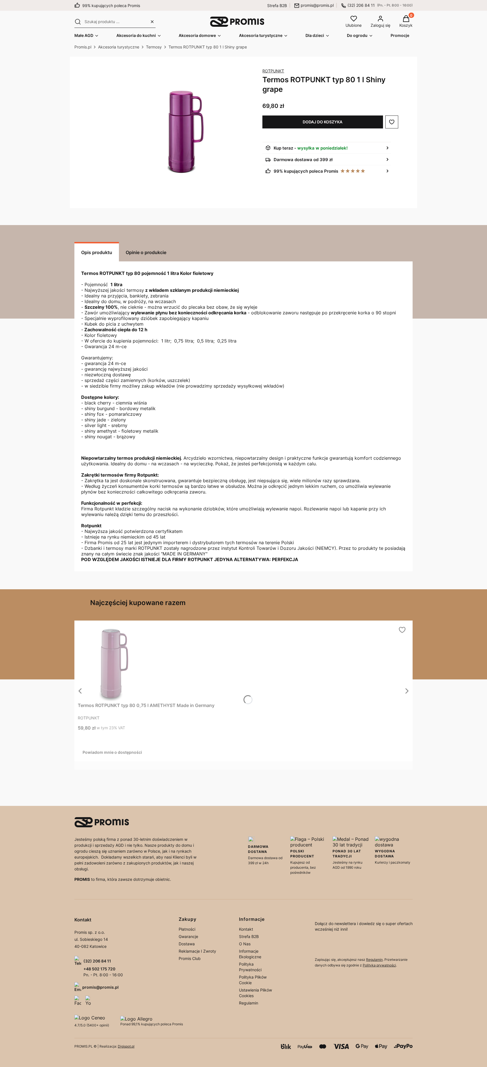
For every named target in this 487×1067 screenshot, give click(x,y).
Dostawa (187, 943)
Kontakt (246, 929)
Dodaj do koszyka (322, 121)
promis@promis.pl (317, 5)
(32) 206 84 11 (361, 5)
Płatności (187, 929)
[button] (77, 21)
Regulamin (248, 1003)
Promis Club (190, 958)
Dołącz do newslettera (328, 945)
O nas (245, 943)
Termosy (154, 47)
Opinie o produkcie (146, 252)
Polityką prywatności (379, 965)
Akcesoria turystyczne (118, 47)
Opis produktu (96, 252)
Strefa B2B (277, 5)
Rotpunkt (273, 70)
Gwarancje (188, 936)
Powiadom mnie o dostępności (112, 752)
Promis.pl (82, 47)
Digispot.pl (126, 1046)
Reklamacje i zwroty (197, 951)
